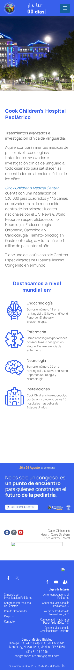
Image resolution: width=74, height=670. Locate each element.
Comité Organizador (15, 611)
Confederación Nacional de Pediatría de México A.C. (54, 621)
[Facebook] (7, 532)
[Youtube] (20, 532)
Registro (9, 616)
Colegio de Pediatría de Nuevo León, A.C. (56, 612)
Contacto (9, 621)
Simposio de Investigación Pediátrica (18, 596)
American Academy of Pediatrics (56, 596)
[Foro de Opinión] (65, 582)
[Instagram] (17, 578)
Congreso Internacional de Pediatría (17, 604)
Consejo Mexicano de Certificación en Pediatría (54, 629)
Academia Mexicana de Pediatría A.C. (55, 604)
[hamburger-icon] (65, 8)
